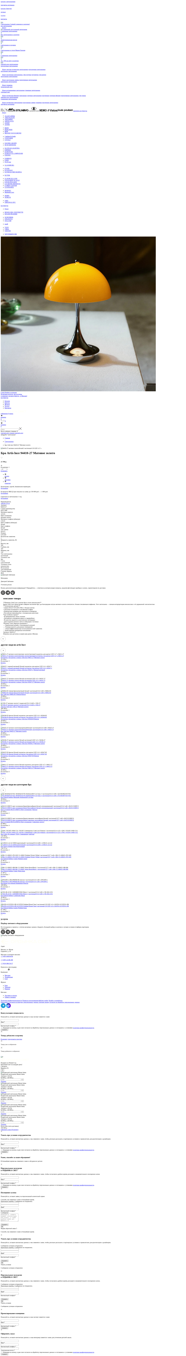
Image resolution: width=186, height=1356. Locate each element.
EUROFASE (9, 152)
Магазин (7, 975)
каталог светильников (8, 1)
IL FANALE (9, 170)
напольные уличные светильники (30, 95)
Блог (6, 985)
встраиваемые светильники (15, 90)
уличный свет (5, 92)
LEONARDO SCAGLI (12, 180)
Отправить (5, 1224)
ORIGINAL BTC (10, 202)
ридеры (28, 75)
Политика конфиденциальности (11, 1000)
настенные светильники (9, 71)
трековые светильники (32, 90)
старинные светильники (9, 99)
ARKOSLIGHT (10, 117)
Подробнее (4, 488)
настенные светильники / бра (16, 75)
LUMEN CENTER (11, 185)
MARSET (8, 190)
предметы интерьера (7, 5)
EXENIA (8, 155)
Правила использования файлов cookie (35, 1000)
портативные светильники (28, 80)
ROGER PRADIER (11, 214)
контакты (4, 19)
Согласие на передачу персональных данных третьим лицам (29, 1002)
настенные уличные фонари (51, 95)
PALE (7, 209)
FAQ (6, 979)
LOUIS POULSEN (11, 182)
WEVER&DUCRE (11, 234)
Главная (7, 438)
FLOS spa (8, 162)
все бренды (4, 205)
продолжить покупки (15, 1039)
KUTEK (7, 175)
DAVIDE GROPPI (11, 143)
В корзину (4, 471)
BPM (6, 131)
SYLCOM (8, 221)
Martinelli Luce (9, 192)
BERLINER (8, 129)
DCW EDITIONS (10, 145)
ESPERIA (8, 150)
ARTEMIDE (9, 119)
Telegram (7, 987)
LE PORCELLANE (11, 178)
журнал (3, 12)
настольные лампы (12, 80)
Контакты (8, 408)
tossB (6, 224)
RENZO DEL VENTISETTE (14, 212)
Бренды (7, 403)
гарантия (8, 483)
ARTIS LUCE (9, 121)
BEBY (7, 128)
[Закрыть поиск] (20, 429)
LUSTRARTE (9, 187)
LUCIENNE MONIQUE (12, 184)
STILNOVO (9, 219)
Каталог (7, 401)
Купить (3, 663)
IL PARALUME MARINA (13, 172)
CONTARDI (9, 138)
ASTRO (7, 124)
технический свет (6, 87)
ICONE (7, 168)
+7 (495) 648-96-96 (7, 956)
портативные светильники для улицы (73, 95)
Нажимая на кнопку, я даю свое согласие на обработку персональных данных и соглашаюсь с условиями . (48, 1028)
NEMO (7, 195)
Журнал (7, 404)
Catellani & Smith (10, 136)
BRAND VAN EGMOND (13, 133)
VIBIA (7, 229)
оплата (7, 476)
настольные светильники (9, 76)
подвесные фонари (12, 95)
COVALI (7, 140)
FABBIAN (8, 158)
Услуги (7, 406)
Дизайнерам (9, 977)
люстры (9, 69)
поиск (11, 413)
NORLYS (8, 197)
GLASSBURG (9, 165)
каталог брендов (6, 8)
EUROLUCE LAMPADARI (14, 153)
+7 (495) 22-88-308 (7, 960)
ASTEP (7, 123)
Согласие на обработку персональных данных (64, 1002)
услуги (3, 15)
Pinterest (7, 989)
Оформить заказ (6, 1129)
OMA (6, 200)
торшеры (9, 85)
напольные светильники (9, 81)
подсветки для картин (39, 75)
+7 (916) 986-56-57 (7, 963)
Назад (4, 28)
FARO (7, 160)
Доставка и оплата (11, 995)
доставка (7, 480)
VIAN (7, 227)
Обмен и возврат (10, 997)
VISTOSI (8, 231)
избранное (5, 413)
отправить (4, 1029)
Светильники (9, 441)
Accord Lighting (10, 116)
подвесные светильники (20, 69)
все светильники (6, 26)
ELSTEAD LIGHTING (12, 148)
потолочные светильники (9, 66)
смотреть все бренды (80, 111)
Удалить (3, 1081)
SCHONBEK (9, 217)
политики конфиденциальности (83, 1028)
